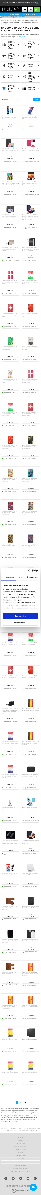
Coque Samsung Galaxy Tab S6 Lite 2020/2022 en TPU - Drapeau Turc (30, 315)
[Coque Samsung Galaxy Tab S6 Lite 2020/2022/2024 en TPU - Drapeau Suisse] (31, 410)
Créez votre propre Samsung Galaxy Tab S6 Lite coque (31, 76)
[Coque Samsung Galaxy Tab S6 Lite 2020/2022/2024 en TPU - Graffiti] (31, 509)
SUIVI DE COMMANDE (20, 1146)
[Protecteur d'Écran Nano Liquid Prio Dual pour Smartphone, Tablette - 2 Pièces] (31, 114)
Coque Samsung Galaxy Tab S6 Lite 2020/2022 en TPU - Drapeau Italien (30, 282)
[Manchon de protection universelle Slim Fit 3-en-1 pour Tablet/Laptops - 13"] (31, 937)
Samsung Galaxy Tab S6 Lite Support (11, 65)
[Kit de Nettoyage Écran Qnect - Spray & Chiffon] (10, 806)
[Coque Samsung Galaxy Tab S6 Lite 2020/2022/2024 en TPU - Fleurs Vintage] (10, 509)
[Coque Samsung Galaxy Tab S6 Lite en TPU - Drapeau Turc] (31, 674)
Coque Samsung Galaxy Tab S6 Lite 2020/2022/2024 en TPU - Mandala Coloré (29, 545)
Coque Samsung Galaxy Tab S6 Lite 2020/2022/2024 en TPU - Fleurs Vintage (9, 513)
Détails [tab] (20, 577)
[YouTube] (28, 1178)
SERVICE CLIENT (20, 1143)
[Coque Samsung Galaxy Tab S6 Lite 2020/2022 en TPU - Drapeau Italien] (31, 279)
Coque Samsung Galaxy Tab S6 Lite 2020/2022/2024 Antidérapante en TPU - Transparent (30, 249)
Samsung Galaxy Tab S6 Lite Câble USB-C (31, 44)
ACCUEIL (20, 1137)
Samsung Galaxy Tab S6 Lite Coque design (11, 88)
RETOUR (20, 1140)
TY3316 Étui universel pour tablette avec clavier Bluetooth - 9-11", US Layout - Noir (30, 842)
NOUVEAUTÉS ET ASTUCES (20, 1168)
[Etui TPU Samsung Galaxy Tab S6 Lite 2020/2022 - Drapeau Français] (10, 740)
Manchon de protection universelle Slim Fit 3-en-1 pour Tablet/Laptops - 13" (30, 941)
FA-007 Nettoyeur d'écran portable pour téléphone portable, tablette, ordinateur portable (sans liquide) (10, 842)
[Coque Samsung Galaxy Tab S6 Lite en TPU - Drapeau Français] (10, 641)
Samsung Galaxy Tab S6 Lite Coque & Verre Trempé (11, 44)
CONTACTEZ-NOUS (20, 1165)
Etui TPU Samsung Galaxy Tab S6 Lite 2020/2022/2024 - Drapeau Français (10, 776)
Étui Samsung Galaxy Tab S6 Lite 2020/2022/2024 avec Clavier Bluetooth (10, 249)
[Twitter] (13, 1178)
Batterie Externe (30, 65)
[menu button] (25, 9)
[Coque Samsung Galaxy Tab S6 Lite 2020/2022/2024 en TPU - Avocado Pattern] (10, 345)
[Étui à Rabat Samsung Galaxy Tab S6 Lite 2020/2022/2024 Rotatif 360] (31, 147)
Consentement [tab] (8, 577)
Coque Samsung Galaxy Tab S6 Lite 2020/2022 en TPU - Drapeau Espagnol (30, 974)
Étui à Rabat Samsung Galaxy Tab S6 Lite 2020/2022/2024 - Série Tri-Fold (10, 150)
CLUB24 (20, 1153)
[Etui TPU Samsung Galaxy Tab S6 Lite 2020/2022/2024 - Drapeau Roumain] (31, 1069)
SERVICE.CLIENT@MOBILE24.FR (28, 1131)
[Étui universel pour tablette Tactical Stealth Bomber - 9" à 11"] (31, 904)
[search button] (30, 9)
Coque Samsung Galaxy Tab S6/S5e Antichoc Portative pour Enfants (29, 183)
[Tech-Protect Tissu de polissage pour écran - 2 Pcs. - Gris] (31, 871)
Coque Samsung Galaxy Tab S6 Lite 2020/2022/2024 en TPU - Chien (9, 381)
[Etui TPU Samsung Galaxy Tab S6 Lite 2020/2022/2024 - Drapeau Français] (10, 773)
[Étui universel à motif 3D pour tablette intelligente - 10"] (10, 970)
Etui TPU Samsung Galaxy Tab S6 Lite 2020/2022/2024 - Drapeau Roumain (30, 1072)
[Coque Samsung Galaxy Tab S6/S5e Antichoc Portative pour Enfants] (31, 180)
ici (37, 3)
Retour (4, 20)
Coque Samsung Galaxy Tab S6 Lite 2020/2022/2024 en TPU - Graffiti (29, 513)
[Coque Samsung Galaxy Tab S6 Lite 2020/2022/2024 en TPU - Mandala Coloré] (31, 542)
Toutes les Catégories (31, 88)
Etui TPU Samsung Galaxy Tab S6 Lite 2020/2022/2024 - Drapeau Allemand (30, 743)
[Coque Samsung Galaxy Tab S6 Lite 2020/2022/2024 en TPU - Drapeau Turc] (10, 443)
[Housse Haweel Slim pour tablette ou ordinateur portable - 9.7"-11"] (31, 773)
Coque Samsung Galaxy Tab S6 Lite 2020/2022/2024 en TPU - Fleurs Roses (9, 480)
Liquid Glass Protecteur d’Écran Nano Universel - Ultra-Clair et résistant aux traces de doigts (9, 117)
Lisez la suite (21, 37)
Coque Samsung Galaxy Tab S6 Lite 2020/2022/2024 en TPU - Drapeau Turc (9, 447)
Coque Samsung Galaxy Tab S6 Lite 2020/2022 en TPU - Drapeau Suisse (10, 315)
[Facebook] (5, 1178)
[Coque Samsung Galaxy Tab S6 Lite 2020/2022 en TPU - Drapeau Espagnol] (31, 970)
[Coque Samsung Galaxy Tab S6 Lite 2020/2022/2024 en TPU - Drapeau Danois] (31, 378)
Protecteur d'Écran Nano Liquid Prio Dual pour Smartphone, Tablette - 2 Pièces (30, 117)
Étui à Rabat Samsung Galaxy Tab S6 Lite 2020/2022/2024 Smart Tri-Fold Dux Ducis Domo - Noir (10, 216)
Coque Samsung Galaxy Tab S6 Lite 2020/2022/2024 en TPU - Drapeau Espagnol (9, 1007)
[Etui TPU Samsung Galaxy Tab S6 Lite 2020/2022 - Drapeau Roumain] (10, 1069)
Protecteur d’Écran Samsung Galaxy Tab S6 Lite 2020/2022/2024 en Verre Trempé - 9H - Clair (10, 183)
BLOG (20, 1162)
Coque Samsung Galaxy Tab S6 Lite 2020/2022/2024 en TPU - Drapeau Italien (9, 414)
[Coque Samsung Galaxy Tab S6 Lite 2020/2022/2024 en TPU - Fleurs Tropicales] (31, 476)
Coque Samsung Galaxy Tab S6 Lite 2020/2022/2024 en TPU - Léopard (9, 545)
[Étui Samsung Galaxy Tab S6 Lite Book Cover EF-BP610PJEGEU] (31, 1036)
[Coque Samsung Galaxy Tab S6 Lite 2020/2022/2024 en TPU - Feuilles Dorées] (31, 443)
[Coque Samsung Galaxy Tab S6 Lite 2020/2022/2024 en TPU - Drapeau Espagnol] (10, 1003)
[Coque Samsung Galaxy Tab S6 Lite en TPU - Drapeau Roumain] (10, 1036)
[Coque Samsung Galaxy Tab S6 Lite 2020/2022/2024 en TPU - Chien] (10, 378)
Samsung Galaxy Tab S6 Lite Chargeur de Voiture (31, 55)
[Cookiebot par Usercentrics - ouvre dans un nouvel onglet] (28, 571)
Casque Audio (10, 76)
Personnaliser (19, 623)
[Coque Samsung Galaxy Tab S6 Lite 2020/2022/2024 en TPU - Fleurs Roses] (10, 476)
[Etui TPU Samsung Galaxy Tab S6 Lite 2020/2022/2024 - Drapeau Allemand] (31, 740)
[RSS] (20, 1178)
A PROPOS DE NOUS (20, 1150)
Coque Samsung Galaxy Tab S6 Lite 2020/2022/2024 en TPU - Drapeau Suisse (29, 414)
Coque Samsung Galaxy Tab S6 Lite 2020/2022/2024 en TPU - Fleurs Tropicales (29, 480)
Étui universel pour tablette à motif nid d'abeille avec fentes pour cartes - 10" (10, 908)
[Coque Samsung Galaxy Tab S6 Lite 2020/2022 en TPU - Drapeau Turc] (31, 312)
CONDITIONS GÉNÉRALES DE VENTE (20, 1171)
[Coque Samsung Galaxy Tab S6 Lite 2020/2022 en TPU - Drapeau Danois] (10, 279)
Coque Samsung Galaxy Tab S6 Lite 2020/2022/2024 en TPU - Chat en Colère (30, 348)
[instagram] (35, 1178)
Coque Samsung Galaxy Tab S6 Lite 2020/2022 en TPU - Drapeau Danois (10, 282)
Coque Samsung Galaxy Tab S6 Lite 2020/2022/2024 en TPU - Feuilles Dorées (29, 447)
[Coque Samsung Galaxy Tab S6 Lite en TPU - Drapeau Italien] (31, 641)
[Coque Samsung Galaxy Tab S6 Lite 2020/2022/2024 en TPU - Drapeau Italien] (10, 410)
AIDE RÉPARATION (20, 1156)
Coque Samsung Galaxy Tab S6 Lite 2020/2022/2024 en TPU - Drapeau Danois (29, 381)
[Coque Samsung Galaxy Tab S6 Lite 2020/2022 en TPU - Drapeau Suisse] (10, 312)
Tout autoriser (20, 616)
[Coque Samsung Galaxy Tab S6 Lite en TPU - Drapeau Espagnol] (31, 1003)
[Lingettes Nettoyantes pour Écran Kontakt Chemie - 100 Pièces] (10, 871)
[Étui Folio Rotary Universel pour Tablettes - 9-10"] (31, 806)
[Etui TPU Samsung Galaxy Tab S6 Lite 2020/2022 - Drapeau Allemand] (31, 707)
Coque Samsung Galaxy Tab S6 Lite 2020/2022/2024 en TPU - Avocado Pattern (9, 348)
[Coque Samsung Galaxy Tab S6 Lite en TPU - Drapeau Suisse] (10, 674)
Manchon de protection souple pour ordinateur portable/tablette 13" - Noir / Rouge (10, 941)
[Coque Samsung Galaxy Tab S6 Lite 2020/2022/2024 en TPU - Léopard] (10, 542)
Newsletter (20, 1159)
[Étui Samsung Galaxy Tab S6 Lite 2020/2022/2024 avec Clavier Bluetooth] (10, 246)
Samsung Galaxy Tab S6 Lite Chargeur (11, 56)
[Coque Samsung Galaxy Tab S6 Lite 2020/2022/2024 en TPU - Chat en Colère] (31, 345)
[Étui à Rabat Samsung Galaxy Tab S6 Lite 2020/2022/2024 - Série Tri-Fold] (10, 147)
